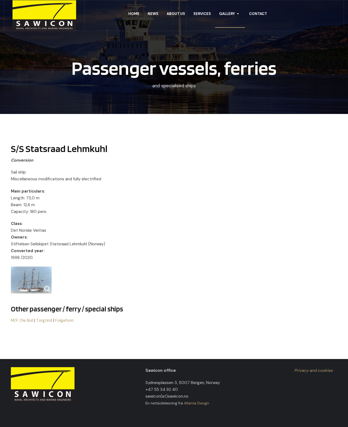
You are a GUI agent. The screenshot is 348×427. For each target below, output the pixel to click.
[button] (230, 13)
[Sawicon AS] (44, 15)
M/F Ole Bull (22, 320)
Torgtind (44, 320)
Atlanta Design (196, 403)
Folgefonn (64, 320)
